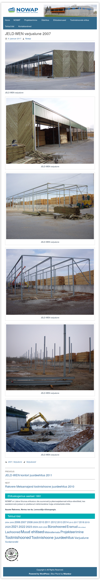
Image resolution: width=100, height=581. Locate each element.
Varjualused (31, 462)
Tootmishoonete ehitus (79, 20)
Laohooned (12, 532)
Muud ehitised (32, 531)
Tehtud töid (9, 26)
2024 (35, 526)
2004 (7, 522)
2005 (12, 522)
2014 (66, 522)
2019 (87, 522)
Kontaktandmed (24, 26)
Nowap (28, 38)
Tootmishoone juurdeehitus (52, 537)
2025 (40, 527)
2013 (59, 522)
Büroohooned (57, 526)
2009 (35, 522)
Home (7, 20)
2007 (10, 462)
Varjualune (17, 462)
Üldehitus (45, 20)
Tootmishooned (18, 537)
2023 (29, 527)
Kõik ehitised (82, 527)
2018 (81, 522)
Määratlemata (52, 532)
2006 (17, 522)
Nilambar (67, 573)
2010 (41, 522)
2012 (54, 522)
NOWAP (17, 20)
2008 (30, 522)
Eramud (72, 526)
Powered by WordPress (39, 573)
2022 (22, 526)
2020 (8, 527)
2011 (47, 522)
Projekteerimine (30, 20)
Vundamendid (11, 541)
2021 (14, 526)
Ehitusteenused (59, 20)
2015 (71, 522)
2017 (76, 522)
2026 (45, 527)
